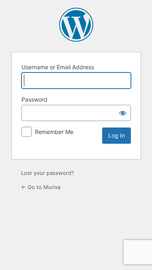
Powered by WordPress (76, 25)
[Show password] (123, 113)
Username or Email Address (57, 67)
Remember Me (54, 131)
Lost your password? (47, 173)
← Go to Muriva (40, 187)
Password (34, 99)
